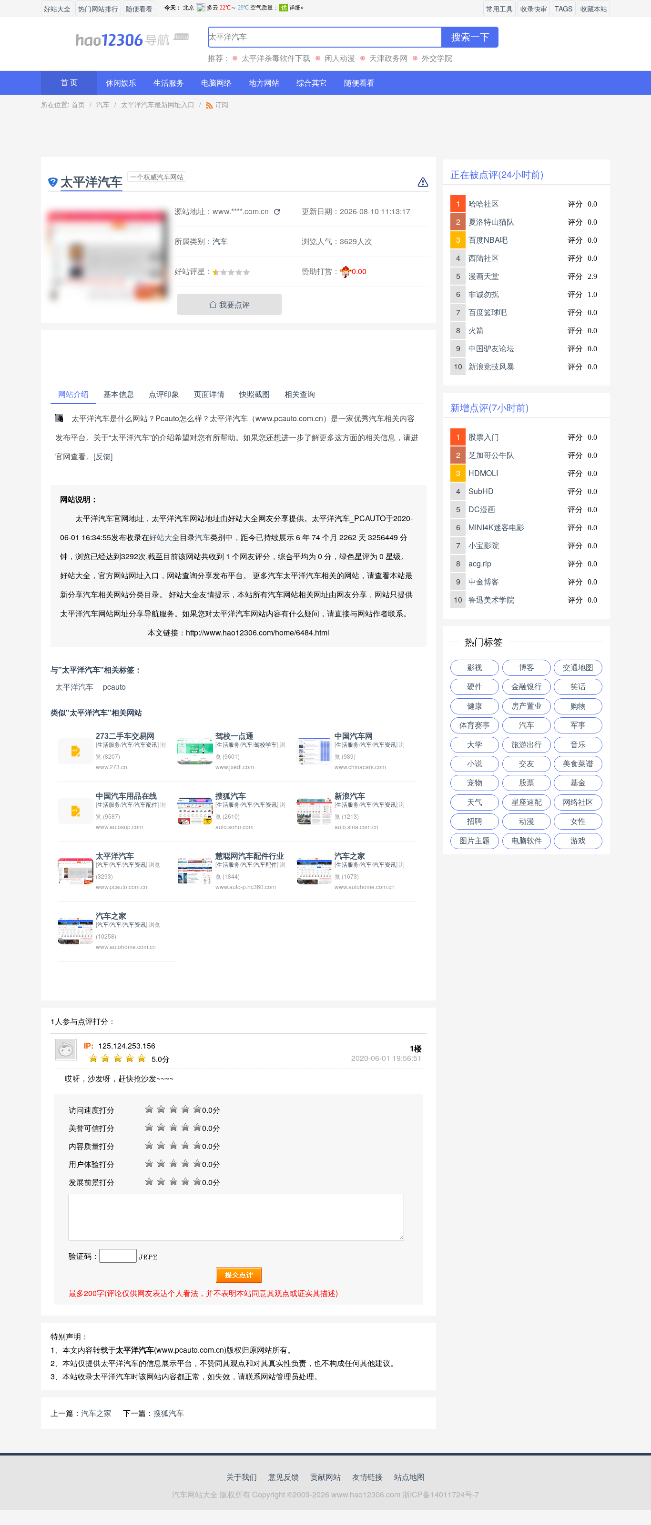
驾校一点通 (234, 736)
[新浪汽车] (314, 809)
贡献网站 (325, 1476)
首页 (78, 104)
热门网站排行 (98, 8)
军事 (578, 725)
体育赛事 (474, 725)
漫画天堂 (483, 275)
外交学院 (437, 57)
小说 (474, 764)
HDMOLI (483, 472)
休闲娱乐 (121, 82)
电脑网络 (216, 82)
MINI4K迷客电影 (496, 527)
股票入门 (483, 436)
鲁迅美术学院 (491, 599)
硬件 (474, 687)
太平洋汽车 (74, 686)
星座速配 (526, 802)
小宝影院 (483, 545)
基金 (578, 783)
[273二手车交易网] (75, 749)
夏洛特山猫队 (491, 221)
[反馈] (102, 456)
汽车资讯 (145, 744)
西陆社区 (483, 257)
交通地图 (578, 667)
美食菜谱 (578, 764)
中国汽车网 (354, 736)
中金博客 (483, 581)
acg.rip (479, 563)
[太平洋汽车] (75, 869)
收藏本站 (593, 8)
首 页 (69, 83)
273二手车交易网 (125, 736)
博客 (526, 667)
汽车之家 (350, 856)
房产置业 (526, 706)
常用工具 (499, 8)
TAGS (564, 8)
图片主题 (474, 841)
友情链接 (367, 1476)
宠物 (474, 783)
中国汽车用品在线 (126, 796)
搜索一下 (470, 37)
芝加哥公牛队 (491, 454)
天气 (474, 802)
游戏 (578, 841)
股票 (526, 783)
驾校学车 (265, 744)
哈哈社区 (483, 203)
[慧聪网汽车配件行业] (195, 869)
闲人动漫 (340, 57)
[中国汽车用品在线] (75, 809)
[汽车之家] (314, 869)
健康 (474, 706)
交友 (526, 764)
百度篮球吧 (487, 312)
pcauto (114, 686)
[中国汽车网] (314, 749)
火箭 (476, 330)
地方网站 (264, 82)
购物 (578, 706)
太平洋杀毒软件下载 (276, 57)
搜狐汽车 (230, 796)
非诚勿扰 (483, 293)
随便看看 (139, 8)
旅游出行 (526, 745)
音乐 (578, 745)
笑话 (578, 687)
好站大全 (57, 8)
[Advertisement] (239, 135)
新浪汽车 (350, 796)
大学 (474, 745)
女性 (578, 821)
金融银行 (526, 687)
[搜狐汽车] (195, 809)
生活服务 (168, 82)
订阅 (220, 104)
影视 (474, 667)
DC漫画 (481, 509)
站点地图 (409, 1476)
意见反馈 (283, 1476)
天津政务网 (388, 57)
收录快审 (533, 8)
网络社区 (578, 802)
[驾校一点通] (195, 749)
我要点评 (229, 304)
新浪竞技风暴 (491, 366)
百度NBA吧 (488, 239)
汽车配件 (145, 804)
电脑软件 (526, 841)
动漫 (526, 821)
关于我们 (241, 1476)
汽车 (103, 104)
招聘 (474, 821)
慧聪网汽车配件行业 (249, 856)
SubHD (481, 490)
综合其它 (311, 82)
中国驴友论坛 (491, 348)
